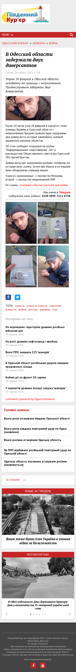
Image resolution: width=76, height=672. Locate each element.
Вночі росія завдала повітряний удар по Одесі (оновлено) (35, 430)
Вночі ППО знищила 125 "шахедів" (28, 352)
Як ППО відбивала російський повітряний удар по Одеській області (37, 451)
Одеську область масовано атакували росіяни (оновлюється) (35, 463)
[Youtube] (43, 665)
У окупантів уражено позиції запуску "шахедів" (36, 388)
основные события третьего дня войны (44, 185)
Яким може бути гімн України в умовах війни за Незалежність (38, 541)
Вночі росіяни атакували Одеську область (32, 440)
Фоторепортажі (38, 554)
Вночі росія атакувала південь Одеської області (37, 418)
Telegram (64, 192)
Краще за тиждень (38, 491)
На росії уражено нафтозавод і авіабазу (31, 341)
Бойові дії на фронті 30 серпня (26, 377)
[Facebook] (33, 665)
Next (69, 614)
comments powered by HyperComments (30, 399)
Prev (6, 614)
